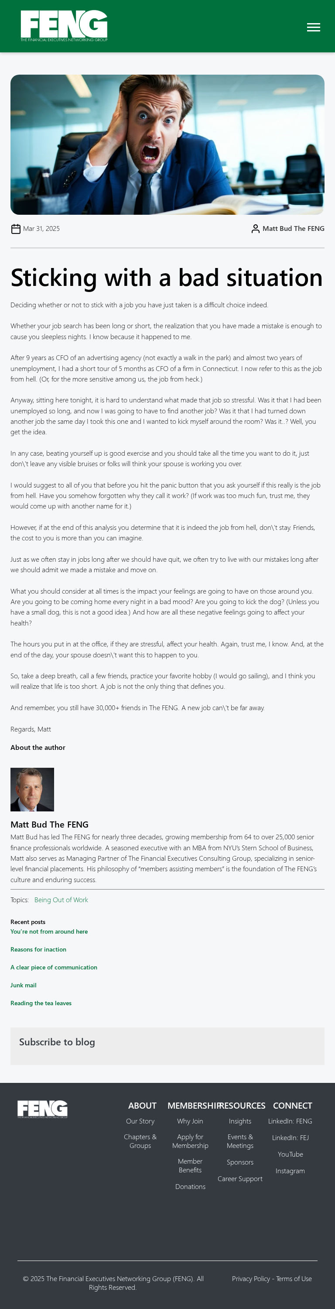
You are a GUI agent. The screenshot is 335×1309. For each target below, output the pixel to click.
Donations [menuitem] (190, 1186)
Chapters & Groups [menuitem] (140, 1141)
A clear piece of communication (53, 967)
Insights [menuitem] (240, 1121)
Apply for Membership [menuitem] (190, 1141)
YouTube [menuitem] (290, 1154)
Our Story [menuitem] (140, 1121)
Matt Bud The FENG (294, 228)
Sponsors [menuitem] (240, 1162)
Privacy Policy (251, 1278)
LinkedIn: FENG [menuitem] (290, 1121)
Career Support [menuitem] (240, 1178)
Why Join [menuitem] (190, 1121)
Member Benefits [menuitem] (190, 1165)
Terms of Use (294, 1278)
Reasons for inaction (38, 949)
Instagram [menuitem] (290, 1170)
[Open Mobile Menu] (314, 26)
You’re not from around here (49, 931)
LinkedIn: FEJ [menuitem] (290, 1137)
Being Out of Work (61, 899)
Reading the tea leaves (41, 1003)
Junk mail (23, 985)
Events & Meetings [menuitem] (240, 1141)
